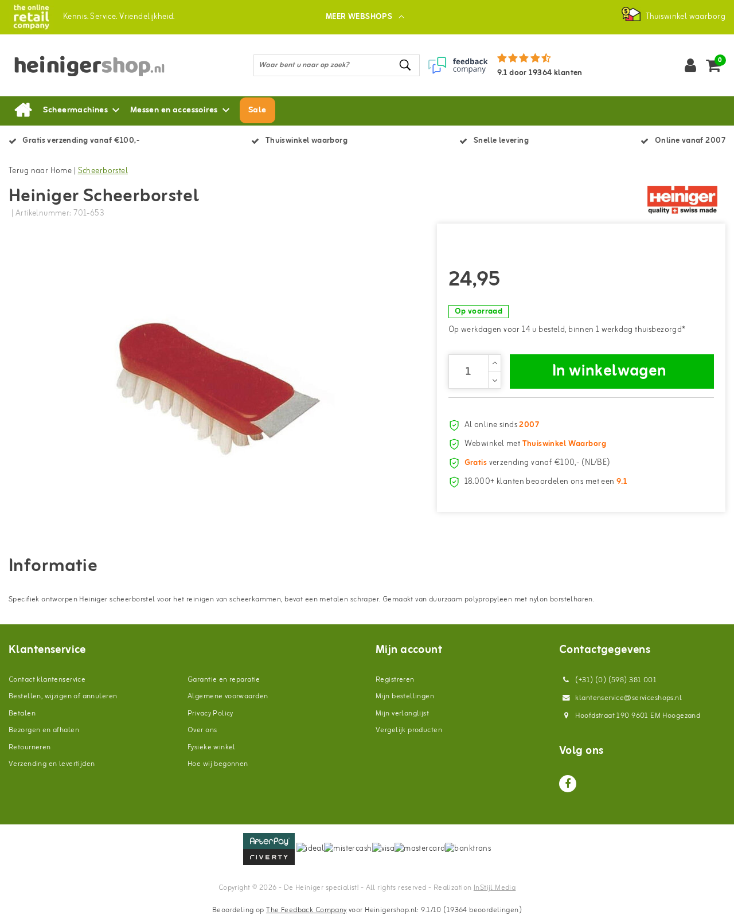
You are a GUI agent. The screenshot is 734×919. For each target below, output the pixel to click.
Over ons (202, 730)
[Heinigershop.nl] (31, 17)
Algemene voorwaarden (228, 696)
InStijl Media (495, 888)
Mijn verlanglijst (402, 713)
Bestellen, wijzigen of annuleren (63, 696)
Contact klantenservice (47, 680)
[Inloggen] (690, 65)
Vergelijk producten (409, 730)
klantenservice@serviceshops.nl (628, 698)
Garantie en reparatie (224, 680)
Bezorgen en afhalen (44, 730)
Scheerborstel (103, 171)
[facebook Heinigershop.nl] (567, 783)
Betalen (22, 713)
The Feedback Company (306, 910)
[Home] (23, 110)
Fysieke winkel (212, 747)
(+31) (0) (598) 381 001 (615, 680)
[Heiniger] (682, 200)
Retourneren (30, 747)
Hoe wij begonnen (218, 764)
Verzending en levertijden (52, 764)
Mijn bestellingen (405, 696)
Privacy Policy (210, 713)
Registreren (395, 680)
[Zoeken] (406, 65)
